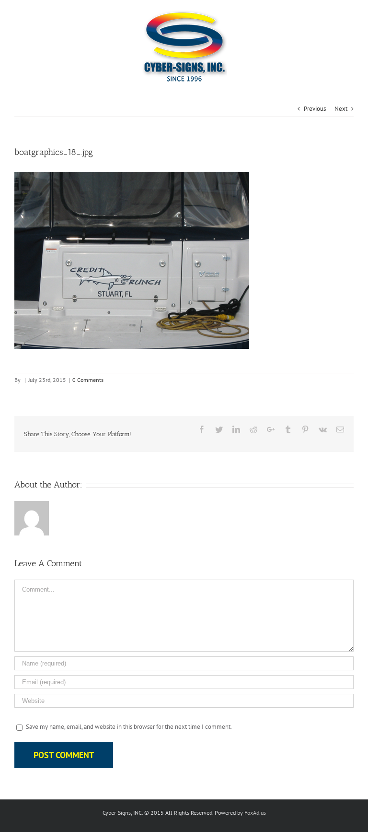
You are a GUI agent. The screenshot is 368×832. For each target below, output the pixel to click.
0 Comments (88, 379)
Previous (315, 109)
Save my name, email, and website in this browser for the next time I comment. (129, 727)
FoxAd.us (255, 812)
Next (340, 109)
